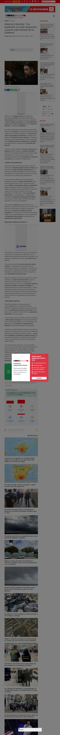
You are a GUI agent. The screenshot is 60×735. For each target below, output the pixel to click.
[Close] (47, 355)
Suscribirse (39, 378)
